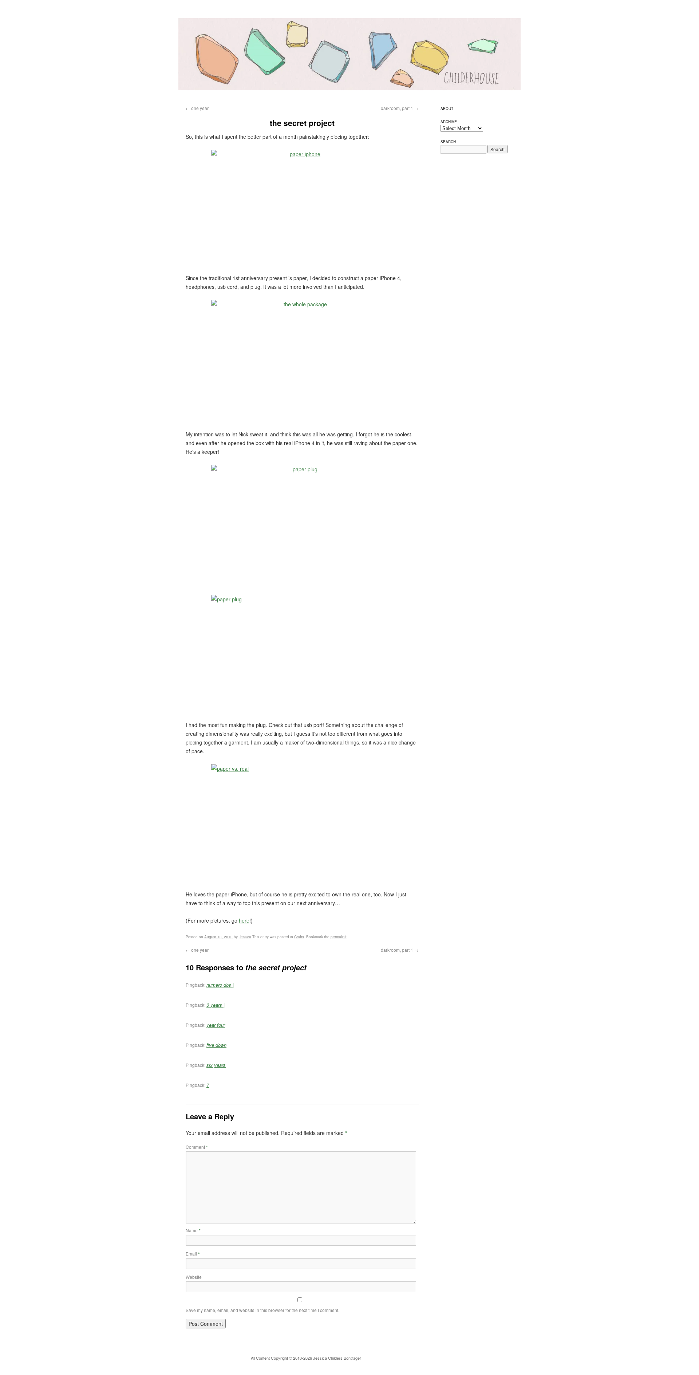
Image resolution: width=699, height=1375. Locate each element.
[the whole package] (302, 360)
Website (194, 1277)
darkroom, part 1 (400, 108)
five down (216, 1044)
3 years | (215, 1004)
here (244, 920)
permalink (339, 936)
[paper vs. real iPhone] (302, 824)
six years (216, 1064)
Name (193, 1230)
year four (215, 1024)
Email (193, 1253)
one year (197, 108)
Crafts (299, 936)
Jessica (245, 936)
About (447, 108)
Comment (197, 1147)
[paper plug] (302, 525)
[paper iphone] (302, 207)
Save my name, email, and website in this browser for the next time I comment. (262, 1310)
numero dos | (220, 984)
